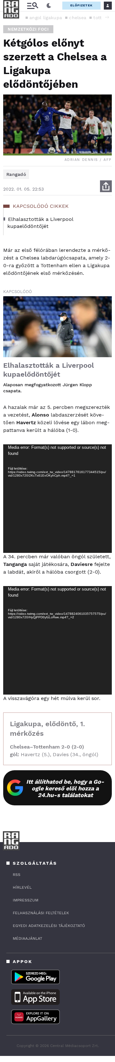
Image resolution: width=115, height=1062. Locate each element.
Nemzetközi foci (28, 29)
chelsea (77, 17)
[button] (107, 17)
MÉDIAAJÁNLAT (27, 938)
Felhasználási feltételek (41, 913)
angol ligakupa (45, 17)
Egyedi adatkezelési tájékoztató (49, 925)
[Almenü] (32, 5)
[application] (57, 498)
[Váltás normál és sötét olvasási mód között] (49, 6)
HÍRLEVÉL (22, 887)
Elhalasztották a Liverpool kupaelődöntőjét (48, 369)
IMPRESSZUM (25, 900)
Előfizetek (81, 5)
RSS (16, 874)
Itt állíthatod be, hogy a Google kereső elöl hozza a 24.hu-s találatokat (65, 788)
